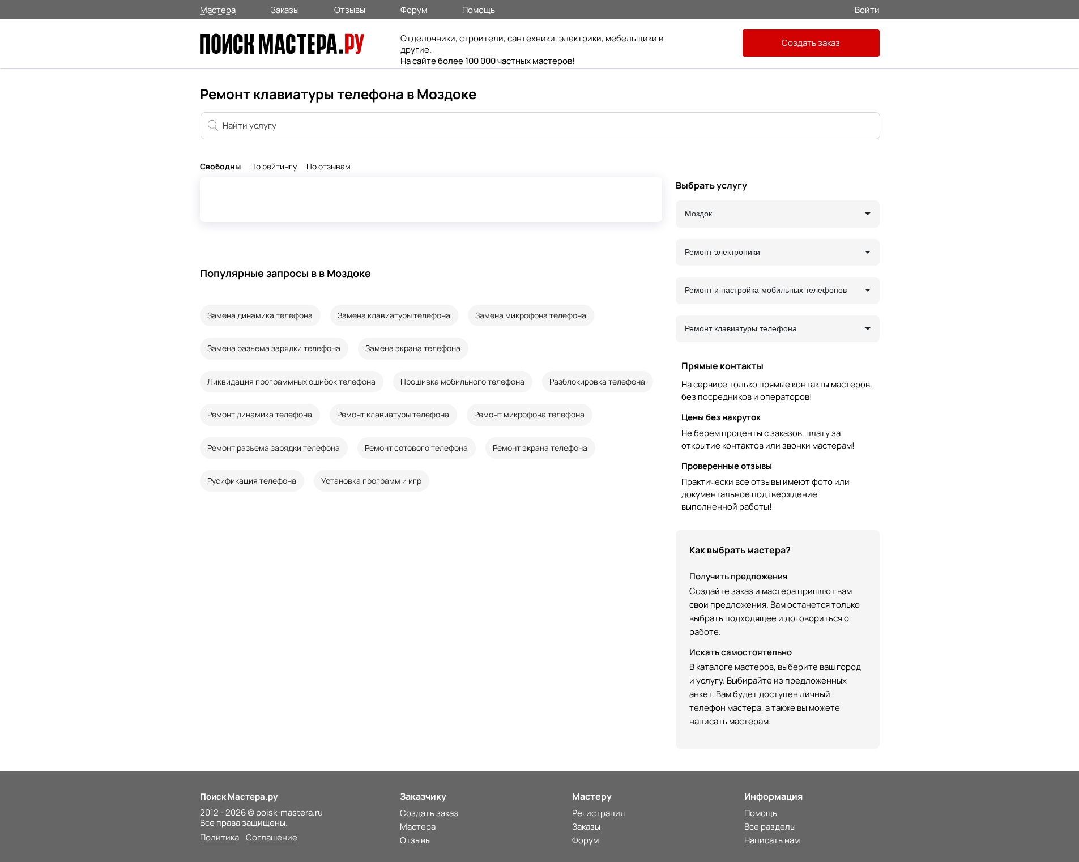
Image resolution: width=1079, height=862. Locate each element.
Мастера (218, 9)
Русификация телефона (251, 480)
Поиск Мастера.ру (239, 797)
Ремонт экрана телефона (540, 447)
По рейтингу (273, 167)
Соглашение (271, 838)
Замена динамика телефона (260, 315)
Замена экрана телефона (412, 348)
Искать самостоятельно (740, 652)
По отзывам (328, 167)
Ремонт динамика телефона (259, 414)
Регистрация (598, 813)
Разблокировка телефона (597, 381)
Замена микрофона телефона (530, 315)
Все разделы (770, 827)
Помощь (478, 9)
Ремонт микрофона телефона (529, 414)
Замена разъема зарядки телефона (273, 348)
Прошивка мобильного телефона (462, 381)
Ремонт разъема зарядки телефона (273, 447)
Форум (413, 9)
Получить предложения (738, 576)
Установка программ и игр (371, 480)
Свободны (220, 167)
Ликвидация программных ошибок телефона (291, 381)
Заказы (285, 9)
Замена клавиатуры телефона (394, 315)
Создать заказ (811, 43)
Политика (219, 838)
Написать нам (772, 840)
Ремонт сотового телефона (416, 447)
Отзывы (349, 9)
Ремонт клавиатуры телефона (393, 414)
